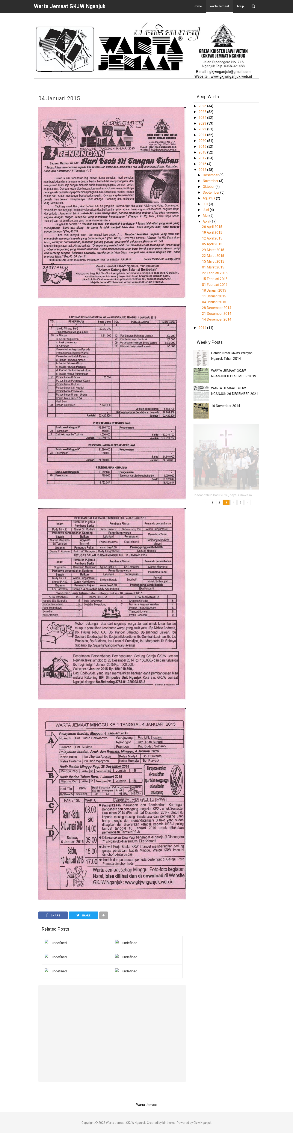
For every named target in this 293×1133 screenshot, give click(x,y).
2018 (203, 152)
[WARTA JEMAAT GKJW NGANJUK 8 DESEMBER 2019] (201, 375)
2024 (203, 118)
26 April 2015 (212, 227)
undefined (59, 943)
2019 (203, 147)
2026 (203, 106)
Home (198, 6)
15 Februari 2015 (215, 279)
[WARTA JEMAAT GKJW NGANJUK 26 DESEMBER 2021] (201, 393)
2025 (203, 112)
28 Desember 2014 (216, 308)
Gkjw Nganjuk (202, 1122)
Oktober (209, 187)
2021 (203, 135)
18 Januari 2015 (214, 290)
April (206, 221)
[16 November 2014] (201, 410)
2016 (203, 164)
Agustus (209, 198)
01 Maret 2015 (213, 267)
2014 (203, 328)
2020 (203, 141)
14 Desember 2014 (216, 319)
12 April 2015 (212, 238)
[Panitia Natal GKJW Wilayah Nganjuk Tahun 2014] (201, 358)
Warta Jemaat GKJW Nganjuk (126, 1122)
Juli (206, 204)
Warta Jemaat (219, 6)
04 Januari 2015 (59, 98)
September (211, 192)
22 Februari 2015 (215, 273)
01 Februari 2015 (215, 285)
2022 (203, 129)
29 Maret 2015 (213, 250)
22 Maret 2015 (213, 256)
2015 (203, 170)
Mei (206, 216)
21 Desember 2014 (216, 314)
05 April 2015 (212, 244)
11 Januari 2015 (214, 296)
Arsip (240, 6)
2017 (203, 158)
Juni (206, 210)
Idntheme (168, 1122)
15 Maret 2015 (213, 261)
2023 (203, 123)
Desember (211, 175)
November (211, 181)
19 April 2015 (212, 233)
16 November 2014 (225, 406)
